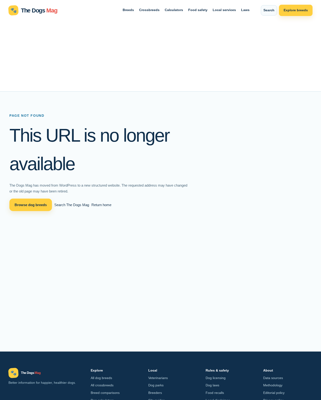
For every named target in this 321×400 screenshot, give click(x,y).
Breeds (128, 10)
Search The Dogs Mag (71, 205)
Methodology (272, 385)
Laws (245, 10)
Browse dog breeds (31, 205)
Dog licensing (216, 378)
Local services (224, 10)
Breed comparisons (105, 393)
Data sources (273, 378)
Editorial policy (274, 393)
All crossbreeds (102, 385)
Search (268, 10)
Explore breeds (296, 10)
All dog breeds (101, 378)
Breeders (155, 393)
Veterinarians (158, 378)
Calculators (174, 10)
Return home (101, 205)
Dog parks (156, 385)
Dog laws (212, 385)
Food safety (197, 10)
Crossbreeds (149, 10)
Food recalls (215, 393)
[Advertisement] (160, 56)
